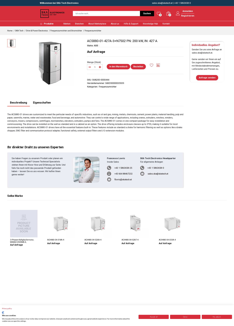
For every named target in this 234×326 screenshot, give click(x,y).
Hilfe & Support (131, 23)
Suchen (147, 13)
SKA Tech (19, 31)
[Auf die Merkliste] (151, 65)
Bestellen (138, 66)
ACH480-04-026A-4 (92, 240)
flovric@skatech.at (123, 179)
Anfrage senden (207, 77)
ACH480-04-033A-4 (167, 240)
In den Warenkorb (118, 66)
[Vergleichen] (158, 65)
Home (9, 31)
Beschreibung (18, 102)
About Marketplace (97, 23)
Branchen (79, 23)
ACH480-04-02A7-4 (130, 240)
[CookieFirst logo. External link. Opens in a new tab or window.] (3, 312)
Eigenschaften (42, 102)
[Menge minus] (89, 67)
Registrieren (187, 16)
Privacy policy (7, 308)
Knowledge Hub (150, 23)
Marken (66, 23)
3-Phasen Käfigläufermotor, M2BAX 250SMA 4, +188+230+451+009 (22, 241)
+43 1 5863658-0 (155, 168)
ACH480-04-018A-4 (55, 240)
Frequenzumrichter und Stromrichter (66, 31)
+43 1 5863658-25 (123, 168)
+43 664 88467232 (123, 173)
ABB (96, 45)
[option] (50, 62)
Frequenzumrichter (93, 31)
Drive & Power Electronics (37, 31)
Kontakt (166, 23)
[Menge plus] (100, 67)
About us (115, 23)
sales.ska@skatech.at (162, 3)
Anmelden (188, 11)
